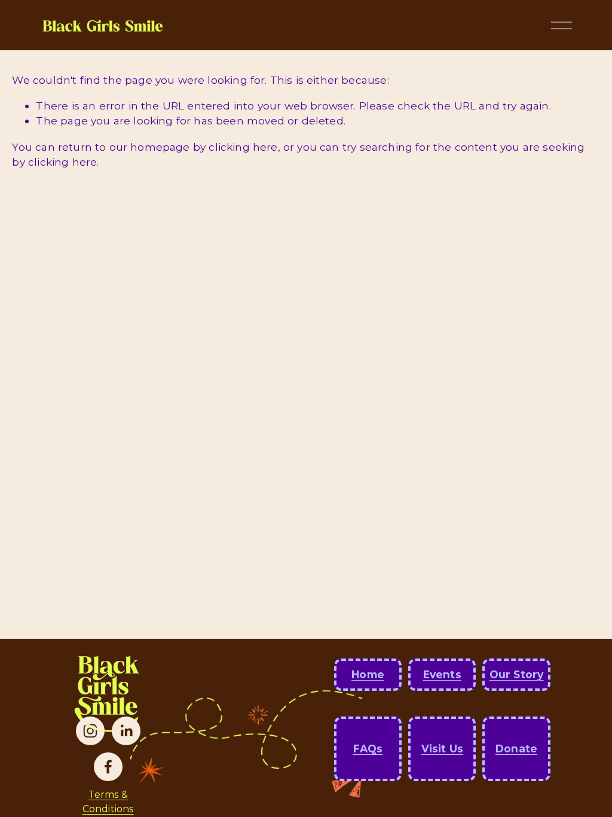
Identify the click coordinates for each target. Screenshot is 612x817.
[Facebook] (108, 766)
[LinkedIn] (126, 731)
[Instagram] (90, 731)
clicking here (243, 147)
